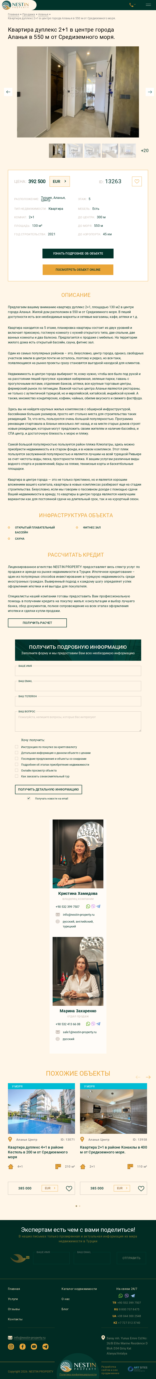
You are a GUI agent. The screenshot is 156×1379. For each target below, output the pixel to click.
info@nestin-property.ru (78, 914)
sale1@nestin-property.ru (79, 1032)
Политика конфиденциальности (78, 1374)
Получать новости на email (51, 798)
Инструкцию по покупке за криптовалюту (49, 747)
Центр (46, 200)
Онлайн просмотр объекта (39, 770)
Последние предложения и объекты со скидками (53, 758)
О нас (66, 1299)
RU (126, 1309)
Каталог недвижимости (79, 1289)
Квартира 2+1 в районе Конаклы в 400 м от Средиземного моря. (113, 1149)
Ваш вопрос (26, 711)
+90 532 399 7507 (67, 907)
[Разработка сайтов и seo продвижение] (137, 1371)
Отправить (131, 1258)
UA (127, 1316)
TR (127, 1302)
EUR (56, 181)
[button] (76, 1206)
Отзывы (14, 1309)
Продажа (28, 14)
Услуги (13, 1299)
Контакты (15, 1319)
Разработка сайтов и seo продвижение (110, 1370)
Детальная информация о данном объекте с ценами (56, 753)
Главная (13, 14)
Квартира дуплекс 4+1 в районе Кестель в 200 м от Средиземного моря (38, 1152)
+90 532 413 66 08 (68, 1024)
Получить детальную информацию (48, 789)
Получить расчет (37, 623)
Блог (65, 1309)
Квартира (56, 209)
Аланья (43, 14)
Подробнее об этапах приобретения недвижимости (55, 764)
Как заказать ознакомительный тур (45, 776)
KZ (127, 1322)
